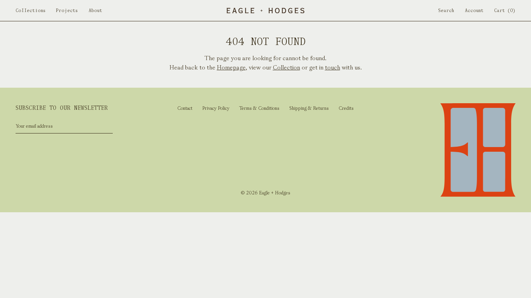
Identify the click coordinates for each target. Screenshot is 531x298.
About (95, 10)
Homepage (231, 67)
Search (446, 10)
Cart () (504, 10)
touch (332, 67)
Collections (30, 10)
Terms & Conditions (259, 108)
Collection (286, 67)
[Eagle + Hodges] (265, 11)
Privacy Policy (215, 108)
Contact (184, 108)
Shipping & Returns (309, 108)
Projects (67, 10)
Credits (346, 108)
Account (474, 10)
